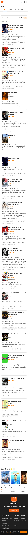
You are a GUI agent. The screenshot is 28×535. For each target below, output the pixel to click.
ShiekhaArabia (11, 96)
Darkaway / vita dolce (12, 382)
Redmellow (10, 208)
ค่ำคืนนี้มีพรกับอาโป (14, 487)
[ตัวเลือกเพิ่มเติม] (25, 25)
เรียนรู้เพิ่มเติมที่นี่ (8, 533)
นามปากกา (15, 18)
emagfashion (10, 361)
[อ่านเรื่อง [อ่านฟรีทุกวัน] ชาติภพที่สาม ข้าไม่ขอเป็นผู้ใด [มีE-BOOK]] (5, 477)
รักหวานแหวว (11, 52)
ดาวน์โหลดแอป (14, 510)
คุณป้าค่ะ (13, 491)
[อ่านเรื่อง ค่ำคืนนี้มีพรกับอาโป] (15, 477)
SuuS (9, 444)
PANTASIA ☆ (10, 54)
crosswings (10, 407)
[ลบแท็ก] (8, 14)
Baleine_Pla (10, 254)
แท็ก (25, 18)
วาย (9, 137)
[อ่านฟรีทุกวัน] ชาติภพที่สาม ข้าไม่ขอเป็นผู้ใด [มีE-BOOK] (4, 487)
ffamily (9, 337)
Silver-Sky (10, 31)
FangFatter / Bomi (11, 139)
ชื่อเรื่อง (8, 18)
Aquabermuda (11, 233)
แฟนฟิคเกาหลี (11, 183)
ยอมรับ (23, 532)
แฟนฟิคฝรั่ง (10, 29)
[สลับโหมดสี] (22, 2)
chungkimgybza (11, 279)
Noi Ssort (10, 424)
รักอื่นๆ (9, 94)
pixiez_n (10, 318)
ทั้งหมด (3, 18)
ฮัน (1, 491)
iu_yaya (9, 77)
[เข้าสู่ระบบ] (25, 2)
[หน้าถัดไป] (20, 464)
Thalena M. (10, 162)
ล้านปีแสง (23, 491)
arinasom (10, 185)
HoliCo (9, 297)
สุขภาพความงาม (11, 336)
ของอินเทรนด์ (10, 75)
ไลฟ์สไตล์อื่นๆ (11, 277)
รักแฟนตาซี (10, 206)
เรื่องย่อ (20, 18)
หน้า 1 (14, 464)
